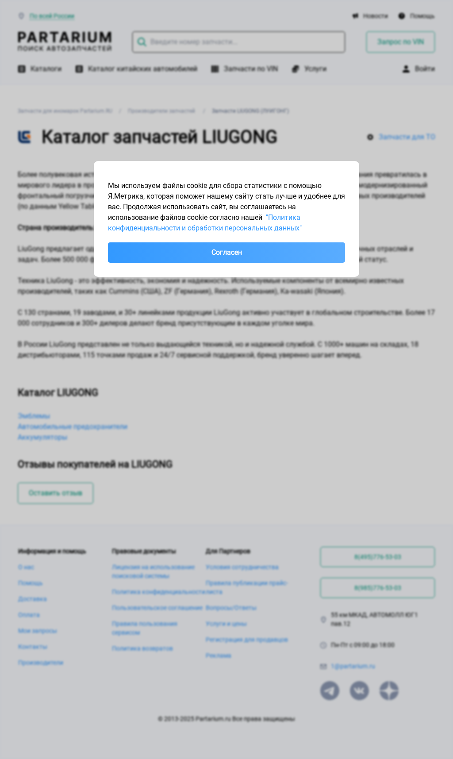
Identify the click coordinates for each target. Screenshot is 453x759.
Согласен (226, 252)
